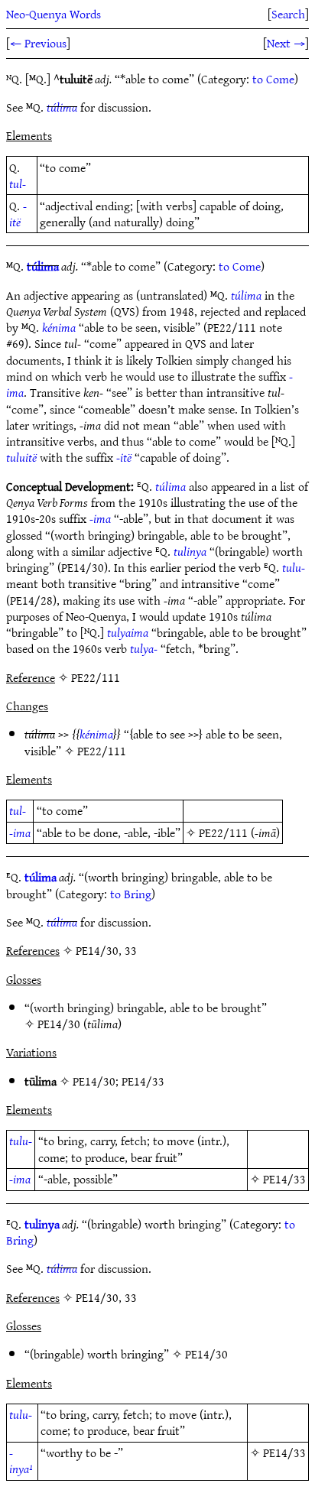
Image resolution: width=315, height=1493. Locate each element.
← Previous (38, 43)
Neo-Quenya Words (53, 13)
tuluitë (21, 457)
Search (288, 13)
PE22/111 (101, 750)
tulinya (190, 551)
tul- (17, 183)
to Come (273, 78)
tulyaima (127, 632)
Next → (286, 43)
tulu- (293, 567)
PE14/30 (58, 1023)
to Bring (130, 893)
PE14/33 (143, 1081)
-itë (18, 213)
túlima (62, 107)
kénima (59, 327)
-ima (100, 518)
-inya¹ (21, 1460)
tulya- (144, 648)
